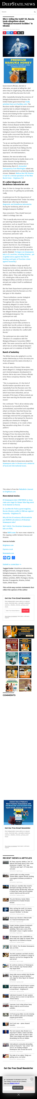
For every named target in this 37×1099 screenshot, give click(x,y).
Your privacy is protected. (11, 616)
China (29, 575)
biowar (29, 573)
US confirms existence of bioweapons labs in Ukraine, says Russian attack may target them (21, 966)
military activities (9, 578)
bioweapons (7, 575)
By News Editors (21, 895)
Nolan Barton (16, 29)
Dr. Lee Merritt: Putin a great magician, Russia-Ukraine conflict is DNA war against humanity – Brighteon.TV (18, 511)
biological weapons (10, 573)
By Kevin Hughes (21, 1010)
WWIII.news (11, 533)
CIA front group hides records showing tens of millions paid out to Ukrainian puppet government (22, 1015)
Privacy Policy (15, 1083)
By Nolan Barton (21, 914)
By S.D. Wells (20, 961)
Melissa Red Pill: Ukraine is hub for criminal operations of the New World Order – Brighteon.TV (18, 175)
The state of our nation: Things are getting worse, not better (20, 1056)
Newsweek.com (8, 553)
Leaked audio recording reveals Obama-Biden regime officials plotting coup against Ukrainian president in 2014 (22, 877)
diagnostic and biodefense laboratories (17, 204)
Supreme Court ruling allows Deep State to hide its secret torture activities (21, 1006)
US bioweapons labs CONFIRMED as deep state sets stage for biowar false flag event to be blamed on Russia (18, 502)
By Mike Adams (20, 942)
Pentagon (24, 578)
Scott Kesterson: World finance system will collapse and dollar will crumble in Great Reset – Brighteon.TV (22, 987)
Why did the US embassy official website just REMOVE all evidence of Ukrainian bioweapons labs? (17, 520)
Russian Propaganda (10, 580)
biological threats (9, 571)
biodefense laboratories (23, 568)
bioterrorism (22, 573)
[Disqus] (18, 723)
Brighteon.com (8, 545)
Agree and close (17, 1087)
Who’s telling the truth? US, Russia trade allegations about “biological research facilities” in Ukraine (21, 910)
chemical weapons (19, 575)
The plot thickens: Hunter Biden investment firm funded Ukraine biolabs (20, 900)
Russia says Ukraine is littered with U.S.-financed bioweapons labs (21, 918)
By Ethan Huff (20, 921)
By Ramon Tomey (21, 904)
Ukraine (21, 580)
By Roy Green (20, 991)
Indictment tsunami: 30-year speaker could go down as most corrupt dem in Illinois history (22, 997)
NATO (18, 578)
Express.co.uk (8, 549)
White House (12, 583)
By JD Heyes (19, 871)
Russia (31, 578)
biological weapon (22, 571)
